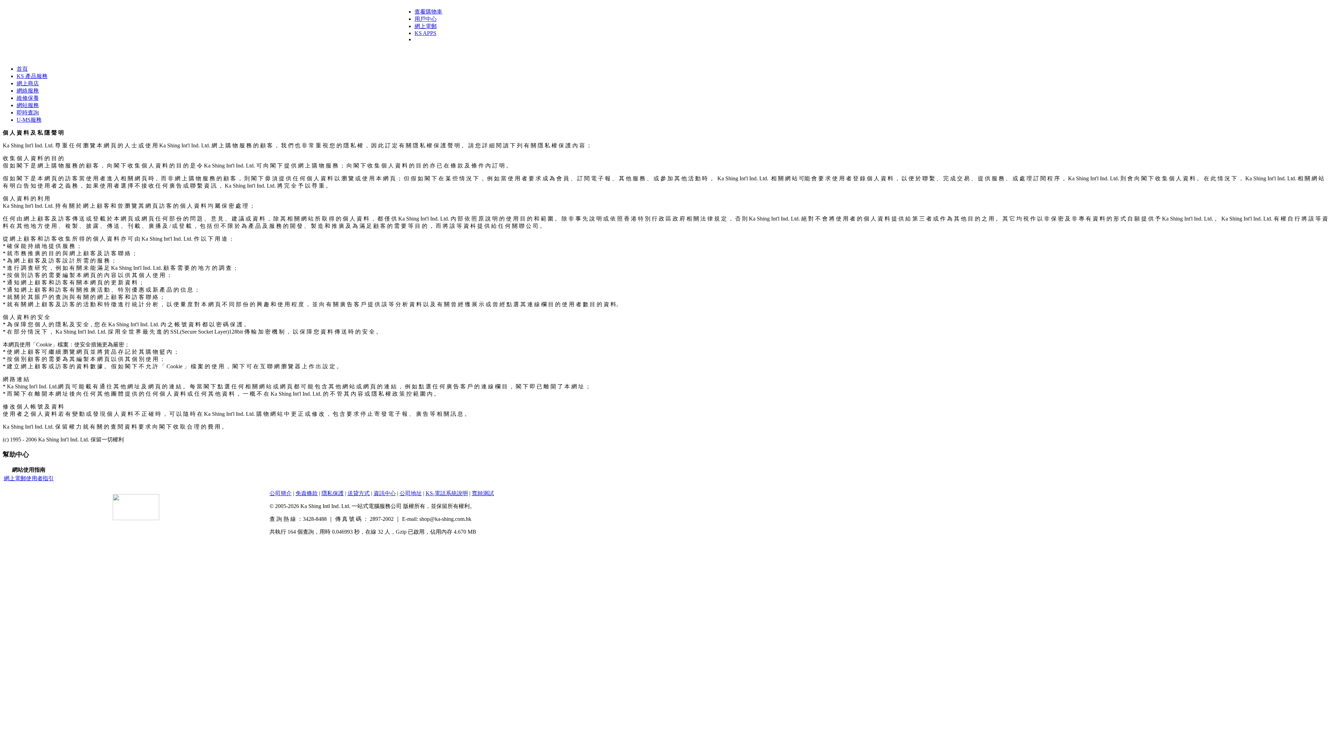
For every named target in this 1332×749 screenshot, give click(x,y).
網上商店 (28, 83)
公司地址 (411, 493)
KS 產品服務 (32, 76)
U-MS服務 (29, 120)
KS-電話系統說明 (447, 493)
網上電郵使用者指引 (29, 478)
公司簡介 (281, 493)
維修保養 (28, 98)
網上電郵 (426, 26)
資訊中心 (385, 493)
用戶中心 (426, 19)
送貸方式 (359, 493)
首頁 (22, 69)
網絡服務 (28, 91)
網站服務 (28, 105)
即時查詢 (28, 112)
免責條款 (307, 493)
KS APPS (425, 33)
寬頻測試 (483, 493)
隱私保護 (333, 493)
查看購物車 (428, 12)
